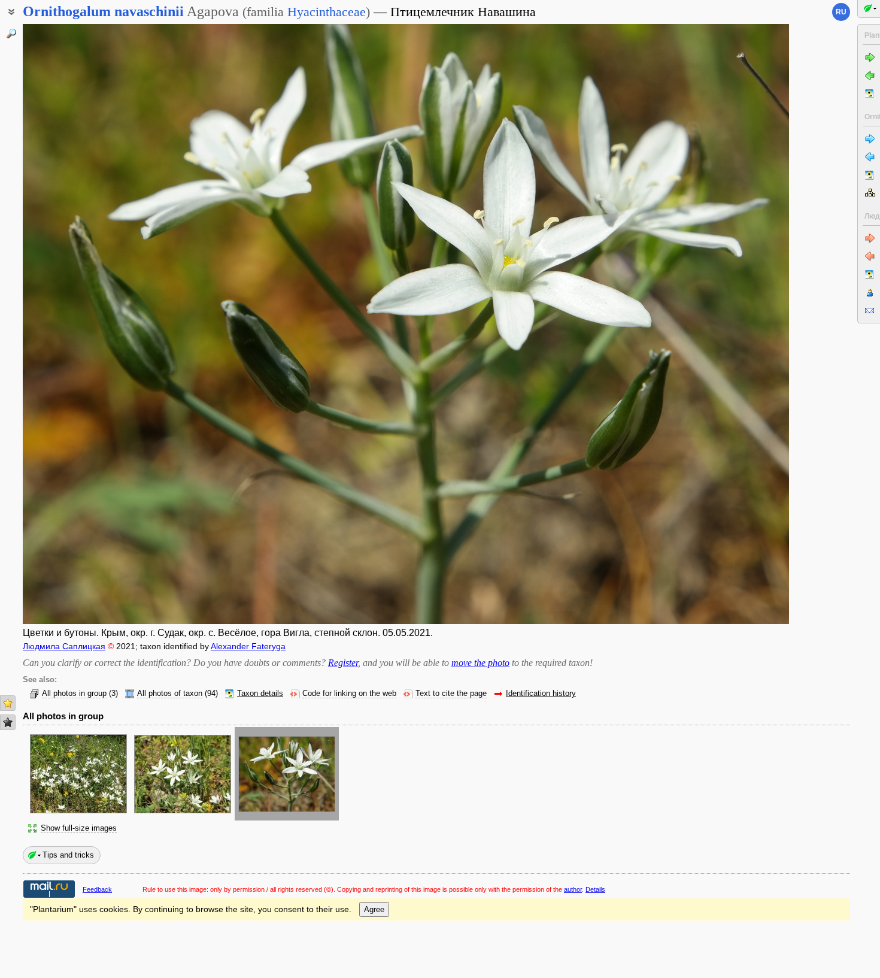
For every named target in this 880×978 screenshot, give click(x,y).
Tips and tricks (68, 854)
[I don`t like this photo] (8, 722)
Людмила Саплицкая (64, 646)
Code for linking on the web (349, 693)
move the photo (480, 663)
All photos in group (74, 693)
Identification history (541, 693)
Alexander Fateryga (248, 646)
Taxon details (260, 693)
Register (343, 663)
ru (841, 12)
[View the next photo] (709, 324)
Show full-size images (79, 828)
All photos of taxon (169, 693)
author (573, 889)
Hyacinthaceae (326, 11)
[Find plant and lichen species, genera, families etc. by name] (11, 34)
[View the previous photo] (102, 324)
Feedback (97, 889)
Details (595, 889)
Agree (374, 909)
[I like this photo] (8, 703)
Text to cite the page (451, 693)
